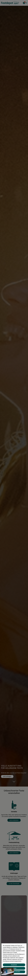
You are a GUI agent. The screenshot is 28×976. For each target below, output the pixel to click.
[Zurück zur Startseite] (10, 3)
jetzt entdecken (14, 820)
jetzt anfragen (7, 776)
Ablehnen (14, 968)
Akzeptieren (14, 964)
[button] (26, 3)
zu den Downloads (14, 883)
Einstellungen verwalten (14, 971)
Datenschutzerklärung (8, 954)
